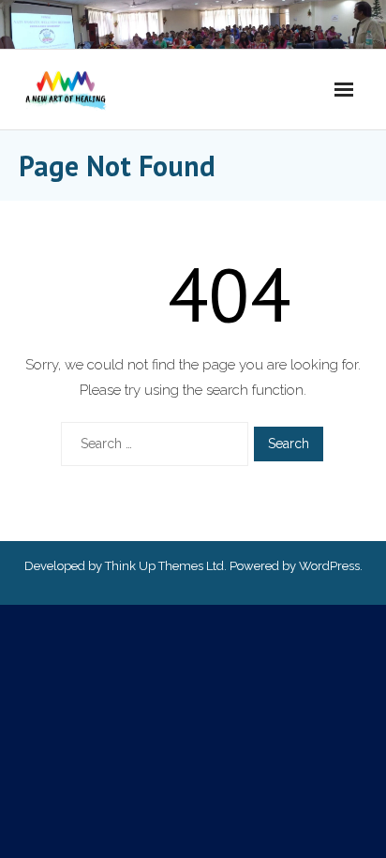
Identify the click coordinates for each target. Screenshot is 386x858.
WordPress (329, 566)
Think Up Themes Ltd (164, 566)
